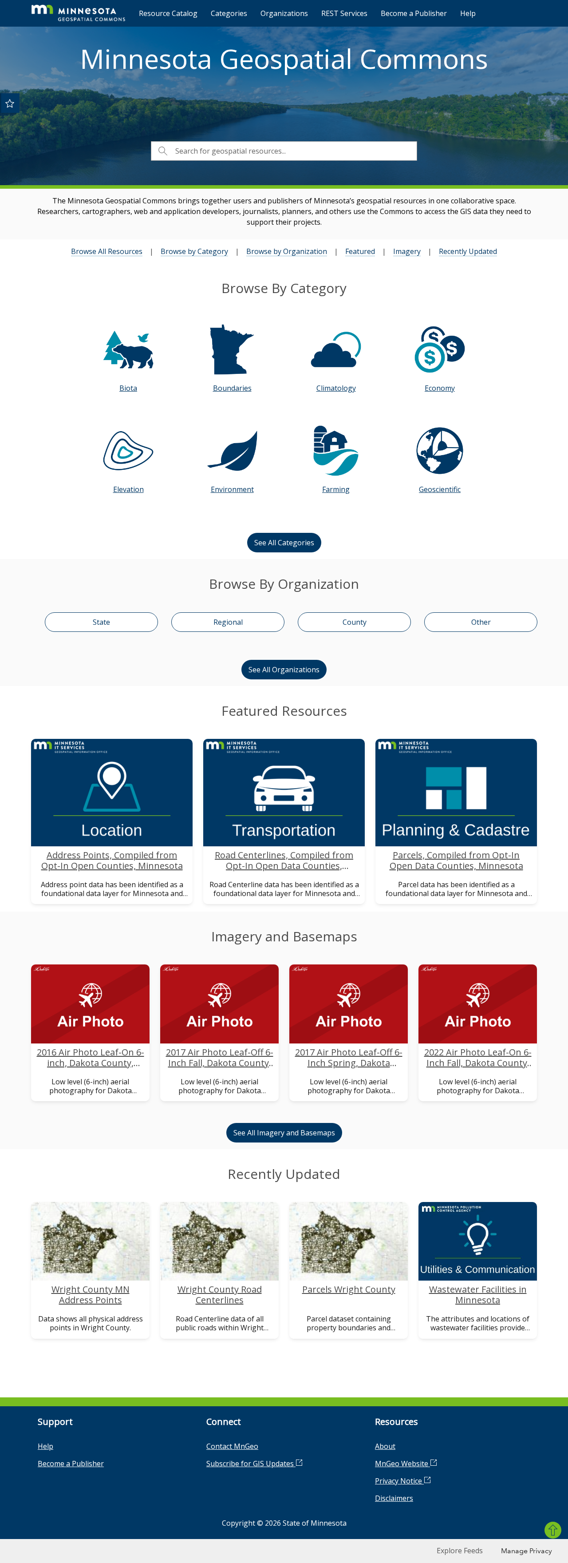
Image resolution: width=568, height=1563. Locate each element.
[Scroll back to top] (552, 1530)
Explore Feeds (460, 1550)
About (385, 1446)
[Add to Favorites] (10, 103)
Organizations (284, 13)
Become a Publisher (414, 13)
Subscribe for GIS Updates (251, 1463)
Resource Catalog (168, 13)
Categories (229, 13)
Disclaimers (394, 1498)
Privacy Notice (399, 1481)
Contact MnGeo (232, 1446)
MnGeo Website (402, 1463)
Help (468, 13)
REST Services (344, 13)
